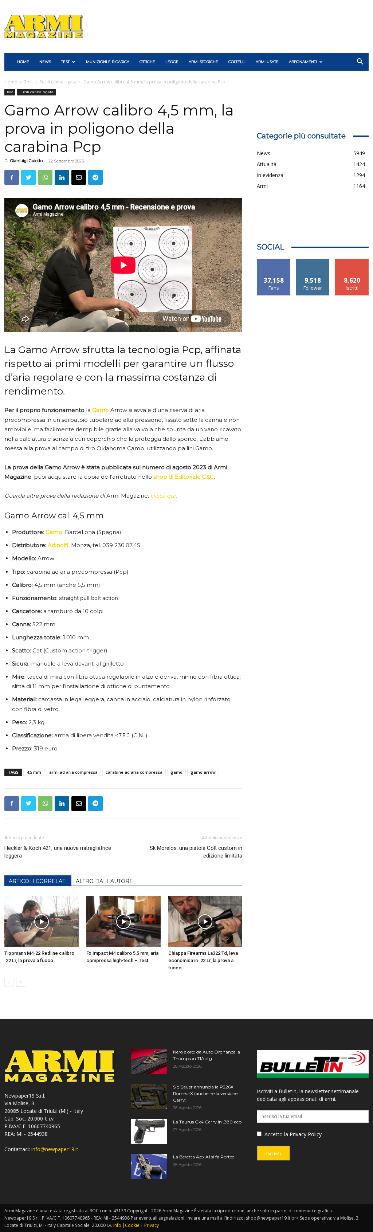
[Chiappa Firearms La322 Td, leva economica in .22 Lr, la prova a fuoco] (205, 921)
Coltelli (237, 61)
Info (117, 1225)
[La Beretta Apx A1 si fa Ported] (149, 1166)
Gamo (100, 410)
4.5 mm (34, 772)
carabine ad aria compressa (134, 772)
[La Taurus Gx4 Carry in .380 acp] (149, 1131)
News (45, 61)
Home (10, 82)
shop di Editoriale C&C (183, 476)
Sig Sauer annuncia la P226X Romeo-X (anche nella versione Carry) (205, 1093)
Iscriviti (352, 261)
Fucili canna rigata (58, 82)
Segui (313, 261)
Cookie (132, 1225)
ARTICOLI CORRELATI (38, 881)
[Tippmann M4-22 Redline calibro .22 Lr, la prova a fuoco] (41, 921)
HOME (23, 61)
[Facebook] (11, 177)
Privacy (151, 1225)
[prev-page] (8, 982)
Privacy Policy (306, 1134)
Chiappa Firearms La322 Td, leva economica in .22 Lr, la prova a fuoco (203, 960)
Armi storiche (203, 61)
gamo (176, 772)
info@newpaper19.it (54, 1149)
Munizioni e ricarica (107, 61)
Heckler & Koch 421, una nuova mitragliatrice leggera (57, 852)
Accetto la (276, 1134)
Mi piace (274, 261)
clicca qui (163, 495)
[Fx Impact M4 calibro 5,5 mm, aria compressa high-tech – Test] (123, 921)
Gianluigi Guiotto (26, 160)
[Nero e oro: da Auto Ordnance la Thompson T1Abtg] (149, 1061)
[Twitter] (28, 177)
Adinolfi (58, 545)
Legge (171, 61)
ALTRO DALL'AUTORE (104, 881)
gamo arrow (203, 772)
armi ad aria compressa (73, 772)
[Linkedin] (62, 177)
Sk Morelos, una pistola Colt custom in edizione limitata (196, 852)
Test (65, 61)
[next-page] (20, 982)
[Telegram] (95, 177)
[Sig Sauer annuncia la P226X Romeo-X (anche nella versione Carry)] (149, 1096)
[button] (360, 62)
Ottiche (147, 61)
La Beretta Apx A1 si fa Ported (204, 1157)
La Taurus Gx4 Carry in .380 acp (207, 1122)
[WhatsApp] (45, 177)
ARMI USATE (267, 61)
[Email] (78, 177)
